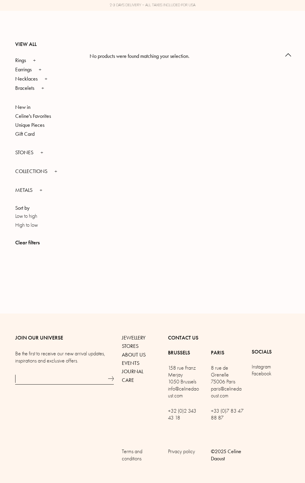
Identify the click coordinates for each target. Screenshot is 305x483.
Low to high (26, 216)
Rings (20, 60)
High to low (26, 225)
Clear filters (27, 242)
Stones (25, 152)
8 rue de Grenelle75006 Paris (223, 375)
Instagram (261, 367)
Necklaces (26, 78)
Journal (132, 371)
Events (130, 363)
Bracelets (24, 88)
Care (128, 380)
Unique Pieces (29, 125)
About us (134, 354)
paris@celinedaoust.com (226, 392)
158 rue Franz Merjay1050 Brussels (182, 375)
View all (26, 44)
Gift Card (25, 134)
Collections (32, 171)
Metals (24, 190)
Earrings (23, 69)
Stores (130, 346)
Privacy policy (181, 451)
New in (22, 107)
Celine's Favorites (33, 116)
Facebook (261, 374)
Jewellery (134, 337)
